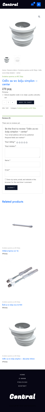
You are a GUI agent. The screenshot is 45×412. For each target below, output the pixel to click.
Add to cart (25, 102)
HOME (22, 374)
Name (7, 160)
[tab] (22, 118)
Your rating (10, 142)
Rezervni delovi (12, 70)
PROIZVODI (22, 382)
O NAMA (22, 378)
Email (7, 170)
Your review (10, 146)
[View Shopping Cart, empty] (32, 4)
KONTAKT (22, 386)
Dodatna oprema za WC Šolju (27, 70)
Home (4, 70)
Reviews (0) (6, 118)
